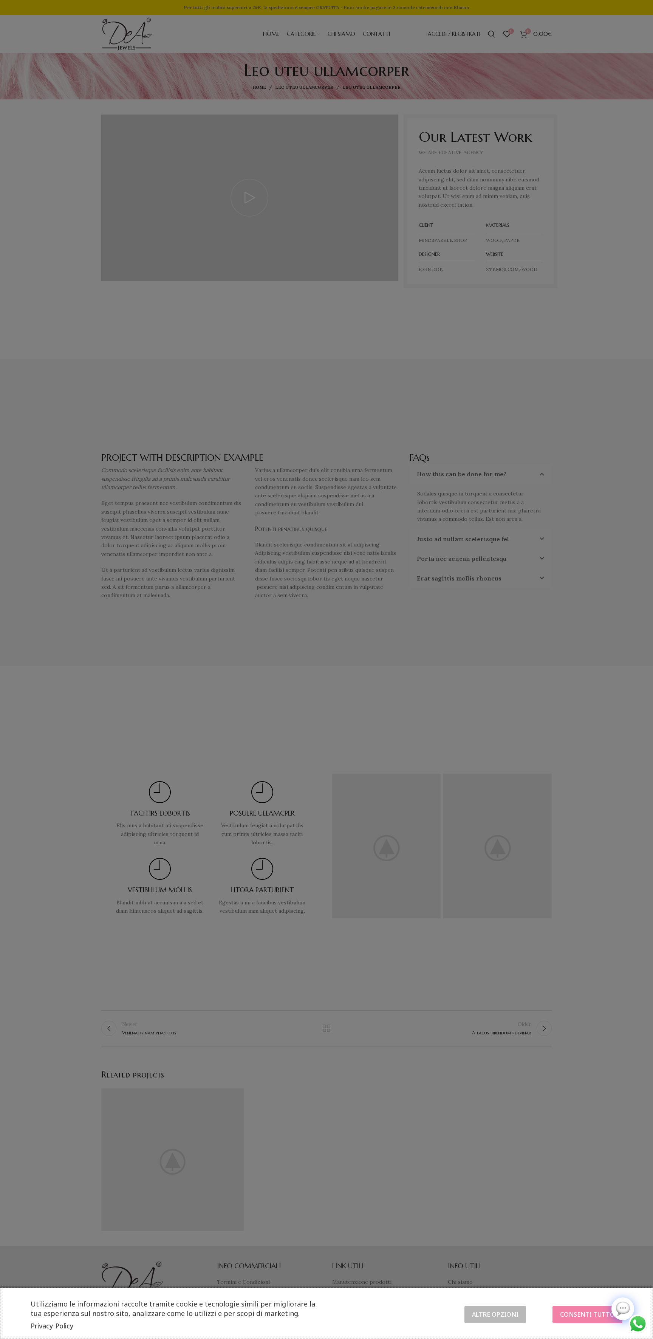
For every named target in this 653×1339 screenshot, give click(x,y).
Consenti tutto (587, 1314)
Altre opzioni (495, 1314)
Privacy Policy (52, 1325)
